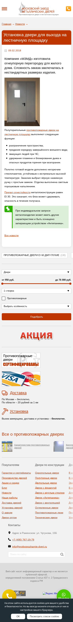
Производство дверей (14, 477)
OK (18, 616)
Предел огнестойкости (17, 192)
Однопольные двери (47, 472)
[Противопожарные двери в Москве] (36, 7)
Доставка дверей (11, 502)
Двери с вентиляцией (47, 502)
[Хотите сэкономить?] (36, 336)
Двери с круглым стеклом (49, 492)
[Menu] (4, 8)
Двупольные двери (46, 482)
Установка (19, 411)
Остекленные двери (46, 507)
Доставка (18, 393)
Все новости (11, 235)
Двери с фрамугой (46, 487)
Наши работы (10, 497)
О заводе (7, 512)
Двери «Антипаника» (47, 497)
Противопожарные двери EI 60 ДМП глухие (35, 255)
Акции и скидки (10, 482)
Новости (6, 492)
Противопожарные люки (49, 512)
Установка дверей (12, 507)
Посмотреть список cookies (44, 616)
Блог (4, 487)
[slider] (2, 284)
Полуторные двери (46, 477)
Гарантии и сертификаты (16, 472)
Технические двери (46, 517)
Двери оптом (9, 517)
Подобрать (36, 316)
